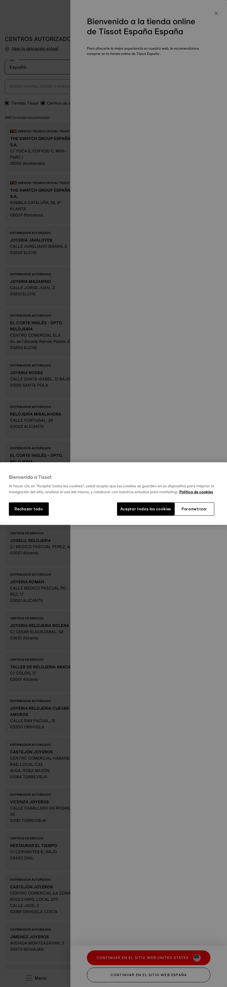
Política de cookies (196, 492)
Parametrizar (194, 509)
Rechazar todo (28, 509)
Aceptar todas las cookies (145, 509)
